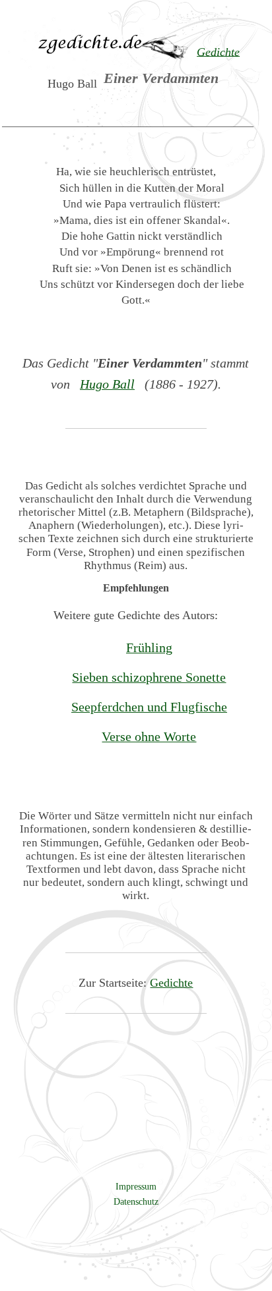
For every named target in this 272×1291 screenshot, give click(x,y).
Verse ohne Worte (149, 736)
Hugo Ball (107, 384)
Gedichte (171, 982)
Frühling (149, 647)
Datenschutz (136, 1201)
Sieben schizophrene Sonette (149, 677)
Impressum (136, 1186)
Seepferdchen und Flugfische (149, 707)
